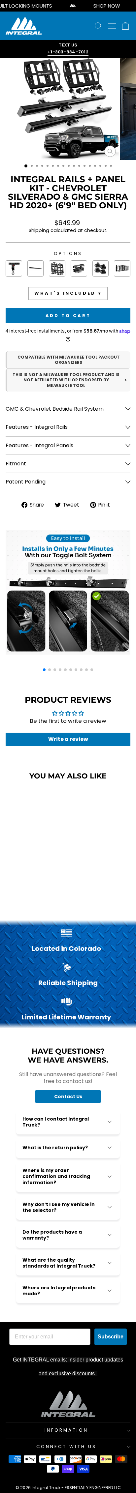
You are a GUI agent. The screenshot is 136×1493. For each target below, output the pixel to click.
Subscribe (110, 1336)
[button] (44, 669)
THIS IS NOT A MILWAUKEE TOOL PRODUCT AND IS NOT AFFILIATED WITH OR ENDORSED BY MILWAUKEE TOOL (66, 380)
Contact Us (68, 1096)
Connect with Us (66, 1447)
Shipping (39, 230)
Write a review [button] (68, 739)
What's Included (65, 293)
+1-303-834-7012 (68, 52)
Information (66, 1430)
